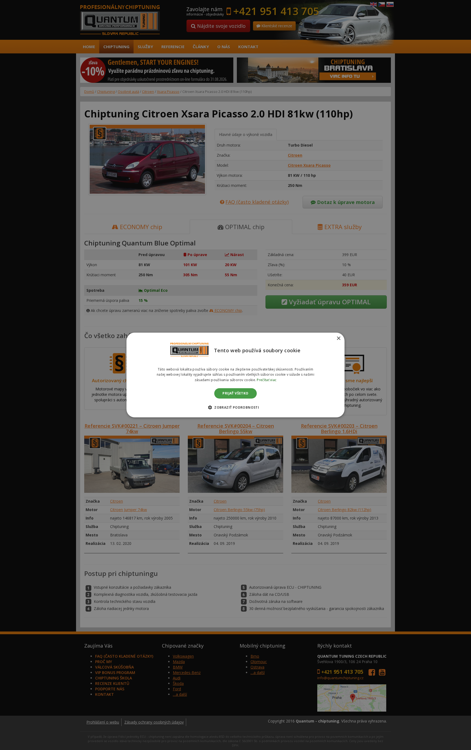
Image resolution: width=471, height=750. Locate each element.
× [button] (338, 338)
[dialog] (235, 375)
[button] (235, 407)
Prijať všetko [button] (235, 393)
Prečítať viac (266, 380)
